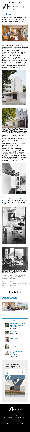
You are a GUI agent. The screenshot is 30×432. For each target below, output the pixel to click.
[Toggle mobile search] (24, 7)
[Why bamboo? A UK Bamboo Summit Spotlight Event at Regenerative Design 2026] (21, 302)
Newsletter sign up (15, 419)
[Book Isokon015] (14, 207)
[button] (3, 306)
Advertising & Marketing (8, 415)
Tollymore (13, 345)
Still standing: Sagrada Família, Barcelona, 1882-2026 (17, 353)
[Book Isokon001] (14, 70)
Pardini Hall (14, 338)
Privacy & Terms (8, 417)
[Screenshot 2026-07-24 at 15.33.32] (15, 370)
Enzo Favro (13, 331)
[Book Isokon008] (14, 163)
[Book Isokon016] (15, 109)
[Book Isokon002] (15, 25)
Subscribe (21, 415)
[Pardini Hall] (8, 302)
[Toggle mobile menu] (27, 7)
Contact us (18, 417)
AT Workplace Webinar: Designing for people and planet (17, 325)
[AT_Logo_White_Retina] (15, 408)
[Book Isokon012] (15, 248)
